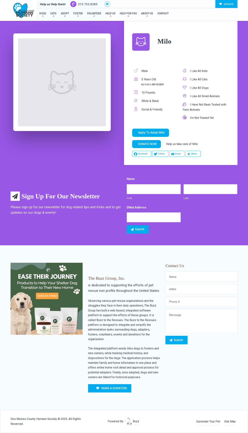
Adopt (65, 13)
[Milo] (62, 82)
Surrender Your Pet (208, 421)
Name (131, 179)
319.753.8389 (87, 4)
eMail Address (136, 207)
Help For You (128, 13)
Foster (78, 13)
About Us (147, 13)
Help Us (110, 13)
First (129, 198)
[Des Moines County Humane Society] (23, 10)
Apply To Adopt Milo (151, 132)
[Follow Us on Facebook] (107, 4)
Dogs (42, 13)
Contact (163, 13)
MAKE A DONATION (114, 388)
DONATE (228, 4)
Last (186, 198)
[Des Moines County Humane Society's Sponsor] (47, 298)
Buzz (135, 421)
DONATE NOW (147, 144)
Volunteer (94, 13)
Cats (53, 13)
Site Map (230, 421)
